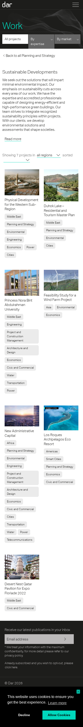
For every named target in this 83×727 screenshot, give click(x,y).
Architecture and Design (17, 350)
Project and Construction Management (15, 336)
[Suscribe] (67, 639)
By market (64, 39)
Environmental (15, 232)
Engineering (14, 239)
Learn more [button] (57, 703)
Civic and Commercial (20, 367)
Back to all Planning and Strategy (30, 56)
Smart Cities (53, 459)
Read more (13, 139)
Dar (10, 4)
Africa (10, 443)
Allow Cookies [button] (59, 715)
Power (30, 247)
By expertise (37, 41)
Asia (48, 307)
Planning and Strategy (20, 224)
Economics (14, 247)
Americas (52, 451)
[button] (78, 692)
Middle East (14, 216)
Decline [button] (24, 715)
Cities (10, 255)
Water (10, 375)
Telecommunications (19, 539)
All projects (13, 39)
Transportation (16, 383)
